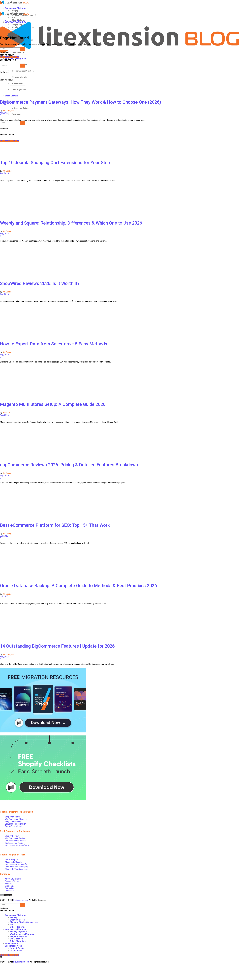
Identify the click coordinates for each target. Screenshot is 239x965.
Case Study (16, 114)
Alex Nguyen (8, 110)
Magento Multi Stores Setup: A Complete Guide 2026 (52, 404)
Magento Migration (13, 821)
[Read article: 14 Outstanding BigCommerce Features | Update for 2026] (119, 623)
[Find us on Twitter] (1, 957)
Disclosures (10, 886)
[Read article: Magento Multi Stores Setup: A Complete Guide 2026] (119, 381)
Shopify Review (12, 836)
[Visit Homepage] (118, 2)
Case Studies (16, 950)
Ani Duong (7, 171)
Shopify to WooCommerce (16, 869)
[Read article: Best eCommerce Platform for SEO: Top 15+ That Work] (119, 502)
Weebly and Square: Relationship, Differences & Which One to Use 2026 (71, 223)
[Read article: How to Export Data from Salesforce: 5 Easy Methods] (119, 321)
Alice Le (6, 412)
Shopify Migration (12, 817)
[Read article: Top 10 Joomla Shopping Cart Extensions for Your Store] (119, 140)
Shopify (15, 11)
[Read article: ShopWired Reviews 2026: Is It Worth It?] (119, 260)
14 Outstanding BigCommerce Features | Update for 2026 (57, 646)
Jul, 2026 (4, 536)
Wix (11, 924)
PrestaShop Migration (14, 826)
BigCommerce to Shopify (16, 864)
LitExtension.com (20, 900)
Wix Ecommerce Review (15, 841)
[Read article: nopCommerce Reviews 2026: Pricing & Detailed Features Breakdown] (119, 442)
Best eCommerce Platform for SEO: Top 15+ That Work (55, 525)
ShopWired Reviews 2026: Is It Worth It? (40, 283)
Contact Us (9, 890)
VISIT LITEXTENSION (9, 955)
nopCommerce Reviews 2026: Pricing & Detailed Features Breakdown (69, 464)
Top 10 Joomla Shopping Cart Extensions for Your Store (56, 162)
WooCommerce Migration (16, 819)
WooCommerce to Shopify (16, 867)
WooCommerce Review (15, 838)
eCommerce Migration (15, 929)
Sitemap (8, 883)
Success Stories (12, 881)
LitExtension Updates (21, 108)
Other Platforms (18, 927)
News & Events (17, 948)
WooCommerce (17, 920)
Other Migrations (18, 941)
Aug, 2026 (4, 113)
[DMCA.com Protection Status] (6, 895)
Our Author (9, 888)
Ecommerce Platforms (16, 8)
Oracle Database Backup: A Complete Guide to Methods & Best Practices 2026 (78, 585)
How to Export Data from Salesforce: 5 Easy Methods (53, 344)
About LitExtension (13, 879)
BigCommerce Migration (15, 824)
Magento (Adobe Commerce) (24, 922)
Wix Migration (16, 939)
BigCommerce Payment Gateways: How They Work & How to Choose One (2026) (80, 102)
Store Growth (11, 96)
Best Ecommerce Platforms (17, 845)
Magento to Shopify (13, 862)
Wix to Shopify (11, 859)
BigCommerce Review (14, 843)
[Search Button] (22, 123)
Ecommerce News (13, 946)
